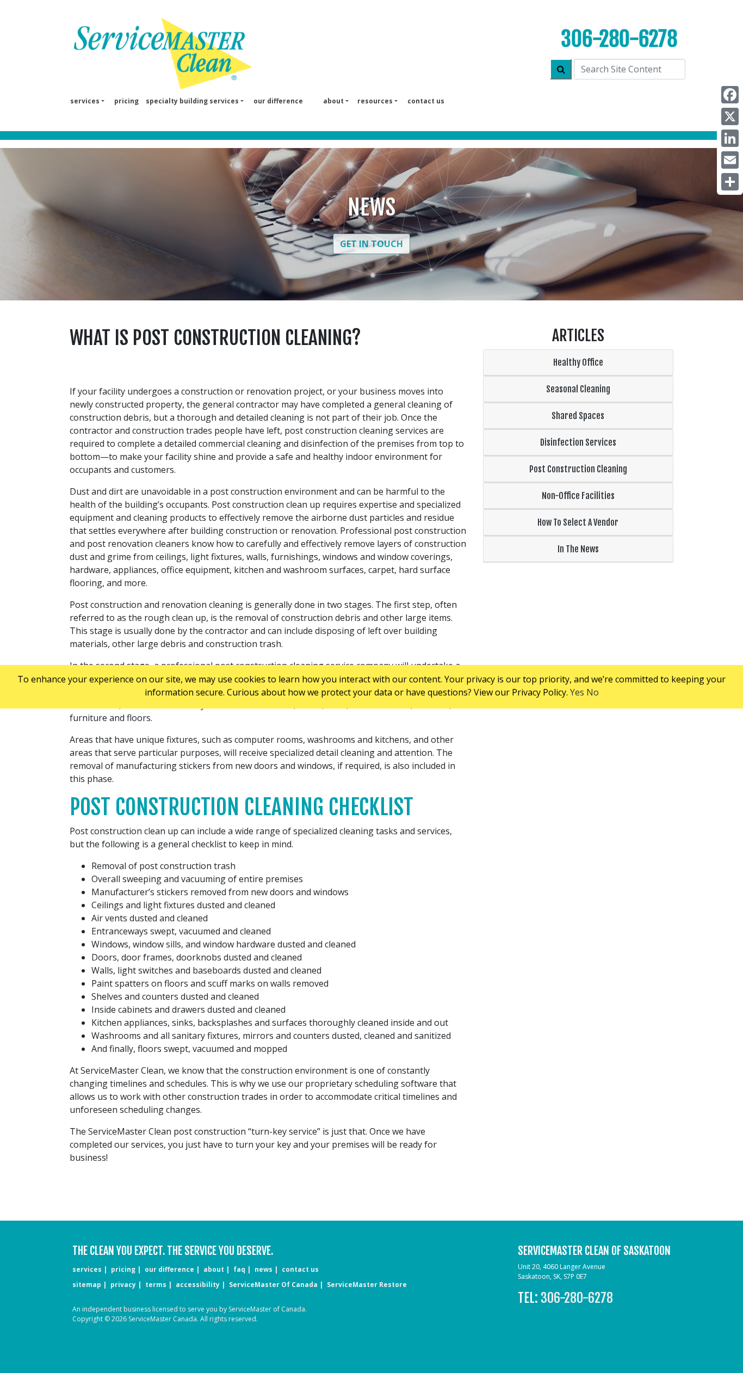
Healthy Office (578, 362)
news (264, 1269)
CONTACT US (300, 1269)
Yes (577, 692)
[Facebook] (730, 95)
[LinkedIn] (730, 138)
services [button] (85, 101)
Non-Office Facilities (578, 495)
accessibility (198, 1284)
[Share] (730, 182)
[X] (730, 116)
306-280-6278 (619, 39)
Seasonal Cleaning (578, 389)
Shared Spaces (578, 415)
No (592, 692)
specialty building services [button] (192, 101)
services (87, 1269)
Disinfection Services (578, 442)
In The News (578, 549)
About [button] (333, 101)
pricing (126, 101)
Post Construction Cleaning (578, 469)
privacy (123, 1284)
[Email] (730, 160)
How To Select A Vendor (577, 522)
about (213, 1269)
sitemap (86, 1284)
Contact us (425, 101)
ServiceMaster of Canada (273, 1284)
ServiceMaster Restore (367, 1284)
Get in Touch (371, 244)
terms (155, 1284)
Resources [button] (375, 101)
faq (239, 1269)
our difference (278, 101)
